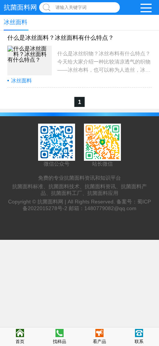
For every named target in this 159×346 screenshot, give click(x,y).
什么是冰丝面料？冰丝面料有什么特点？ (60, 38)
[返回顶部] (151, 303)
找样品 (59, 341)
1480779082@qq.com (110, 208)
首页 (20, 341)
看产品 (99, 341)
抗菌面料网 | (52, 202)
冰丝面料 (21, 81)
